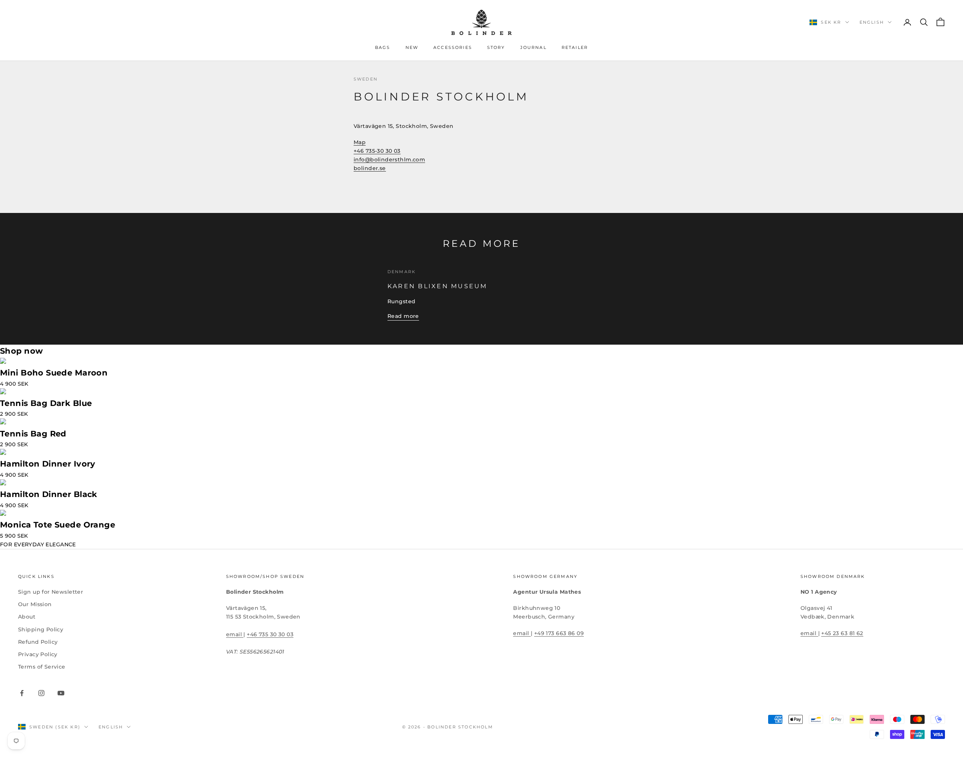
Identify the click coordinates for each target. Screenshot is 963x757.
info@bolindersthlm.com (389, 159)
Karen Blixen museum (437, 286)
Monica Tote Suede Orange (57, 524)
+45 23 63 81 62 (842, 633)
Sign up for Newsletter (50, 591)
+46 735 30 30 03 (270, 634)
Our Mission (35, 604)
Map (360, 142)
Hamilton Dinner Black (48, 494)
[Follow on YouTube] (61, 693)
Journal (533, 47)
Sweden (366, 79)
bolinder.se (370, 168)
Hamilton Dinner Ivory (48, 463)
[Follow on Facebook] (22, 693)
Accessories (452, 47)
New (412, 47)
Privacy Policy (38, 654)
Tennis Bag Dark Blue (46, 403)
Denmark (401, 271)
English (872, 22)
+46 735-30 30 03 (377, 150)
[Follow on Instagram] (41, 693)
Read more (403, 316)
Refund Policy (38, 641)
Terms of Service (41, 666)
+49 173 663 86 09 (559, 633)
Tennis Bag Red (33, 433)
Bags (382, 47)
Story (496, 47)
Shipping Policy (40, 629)
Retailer (575, 47)
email (235, 634)
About (26, 616)
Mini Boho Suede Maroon (54, 372)
